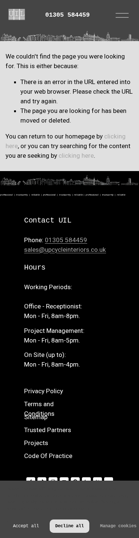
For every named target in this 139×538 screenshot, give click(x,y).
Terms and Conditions (39, 408)
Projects (36, 443)
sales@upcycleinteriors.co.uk (65, 249)
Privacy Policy (43, 391)
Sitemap (35, 417)
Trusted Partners (47, 430)
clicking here (76, 155)
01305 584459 (67, 15)
